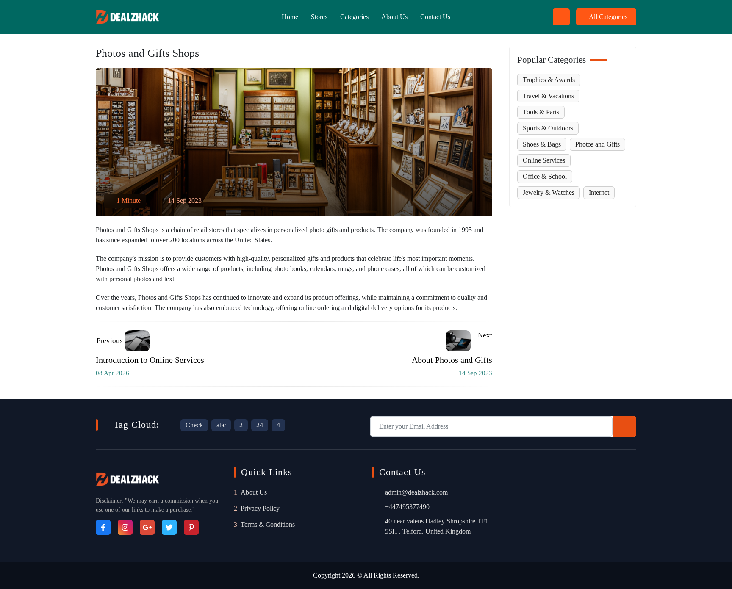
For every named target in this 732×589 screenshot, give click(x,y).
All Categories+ (610, 16)
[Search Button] (410, 25)
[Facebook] (103, 527)
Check (194, 425)
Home (290, 16)
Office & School (545, 176)
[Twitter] (169, 527)
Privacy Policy (260, 508)
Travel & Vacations (548, 96)
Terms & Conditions (268, 524)
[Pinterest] (191, 527)
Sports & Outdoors (548, 128)
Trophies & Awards (549, 79)
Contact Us (435, 16)
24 (259, 425)
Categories (354, 16)
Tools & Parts (541, 112)
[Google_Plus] (147, 527)
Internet (599, 192)
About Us (394, 16)
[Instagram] (125, 527)
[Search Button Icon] (561, 16)
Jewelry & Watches (548, 192)
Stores (319, 16)
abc (221, 425)
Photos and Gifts (597, 144)
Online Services (544, 160)
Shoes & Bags (542, 144)
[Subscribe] (624, 426)
